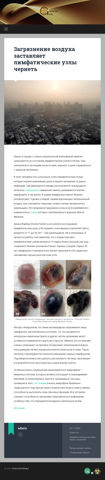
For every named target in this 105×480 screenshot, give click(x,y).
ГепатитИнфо (20, 468)
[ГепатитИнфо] (52, 12)
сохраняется (32, 190)
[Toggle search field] (99, 29)
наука (72, 439)
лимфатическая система (82, 437)
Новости (74, 432)
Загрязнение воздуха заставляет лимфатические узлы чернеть (45, 59)
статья (34, 212)
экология (81, 439)
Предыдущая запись (80, 448)
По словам (40, 383)
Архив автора (20, 434)
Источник (19, 408)
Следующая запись (79, 452)
